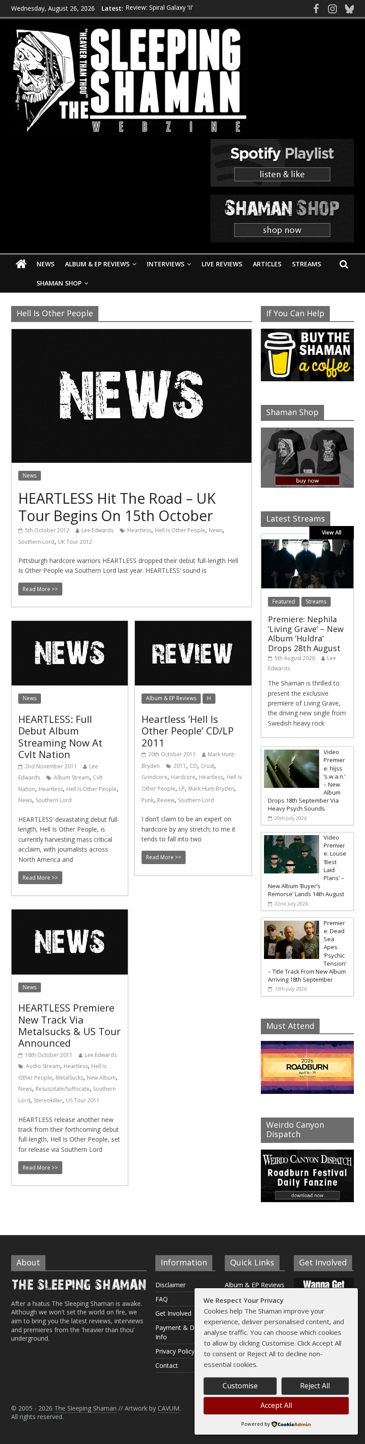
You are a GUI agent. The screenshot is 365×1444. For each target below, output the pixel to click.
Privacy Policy (175, 1351)
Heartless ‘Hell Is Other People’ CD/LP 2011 (188, 730)
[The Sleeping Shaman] (21, 264)
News (45, 264)
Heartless (139, 530)
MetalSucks (69, 1077)
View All (331, 532)
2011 (180, 766)
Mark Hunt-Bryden (211, 788)
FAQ (161, 1299)
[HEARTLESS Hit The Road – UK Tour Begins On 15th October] (131, 334)
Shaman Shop (58, 283)
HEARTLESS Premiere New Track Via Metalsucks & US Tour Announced (69, 1025)
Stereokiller (48, 1100)
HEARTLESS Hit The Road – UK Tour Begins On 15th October (117, 507)
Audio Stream (43, 1066)
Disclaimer (170, 1285)
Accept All (276, 1405)
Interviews (165, 264)
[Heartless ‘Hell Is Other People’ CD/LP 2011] (193, 626)
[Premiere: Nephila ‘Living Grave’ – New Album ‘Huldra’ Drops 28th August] (307, 544)
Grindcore (154, 777)
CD (193, 766)
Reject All (315, 1386)
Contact (166, 1365)
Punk (148, 800)
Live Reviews (222, 264)
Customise (240, 1386)
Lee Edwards (97, 530)
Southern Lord (36, 542)
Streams (306, 264)
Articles (267, 264)
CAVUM (168, 1408)
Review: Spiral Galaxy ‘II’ (159, 8)
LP (182, 788)
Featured (283, 601)
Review (165, 800)
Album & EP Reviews (97, 264)
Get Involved (173, 1313)
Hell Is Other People (180, 530)
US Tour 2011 (83, 1100)
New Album (101, 1077)
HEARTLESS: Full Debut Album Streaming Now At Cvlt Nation (60, 736)
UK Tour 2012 (75, 542)
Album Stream (71, 777)
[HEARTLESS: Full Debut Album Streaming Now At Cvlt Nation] (70, 626)
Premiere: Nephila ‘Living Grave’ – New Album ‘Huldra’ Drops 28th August (306, 633)
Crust (207, 766)
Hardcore (183, 777)
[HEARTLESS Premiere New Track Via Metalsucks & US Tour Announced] (70, 915)
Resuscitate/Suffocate (62, 1089)
